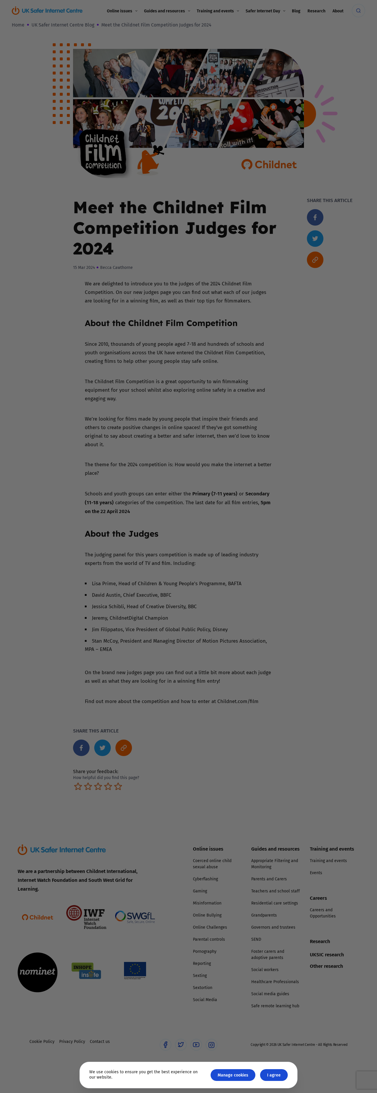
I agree (274, 1075)
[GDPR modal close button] (259, 473)
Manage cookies (233, 1075)
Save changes (243, 617)
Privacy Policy (128, 613)
